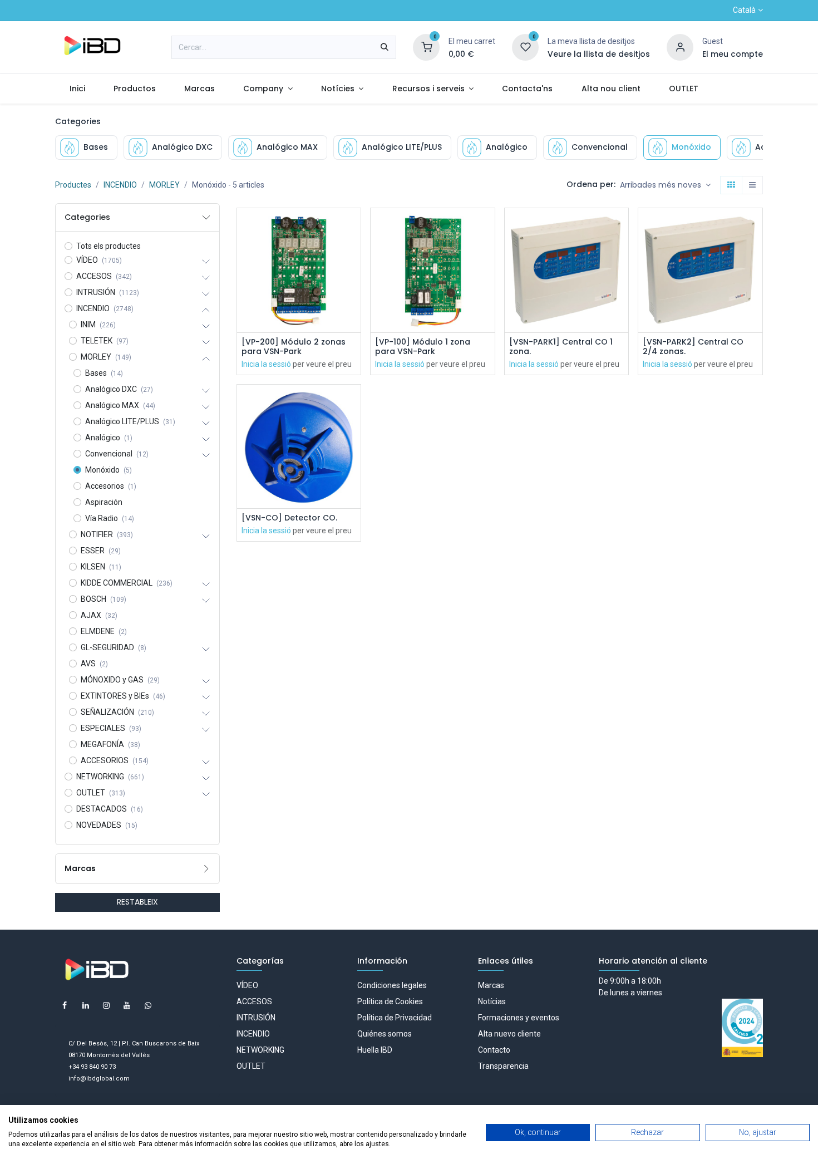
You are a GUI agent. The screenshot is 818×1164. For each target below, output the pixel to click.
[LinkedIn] (85, 1005)
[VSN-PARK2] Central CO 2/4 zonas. (693, 346)
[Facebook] (64, 1005)
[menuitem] (77, 89)
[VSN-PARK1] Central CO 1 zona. (561, 346)
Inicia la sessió (266, 364)
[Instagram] (106, 1005)
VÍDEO (247, 985)
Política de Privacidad (394, 1017)
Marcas (491, 985)
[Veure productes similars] (353, 301)
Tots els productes (108, 246)
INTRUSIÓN (255, 1017)
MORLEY (164, 184)
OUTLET (250, 1066)
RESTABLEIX (137, 901)
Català (744, 10)
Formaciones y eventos (518, 1017)
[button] (665, 185)
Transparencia (503, 1066)
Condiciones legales (392, 985)
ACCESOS (254, 1001)
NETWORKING (260, 1049)
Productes (73, 184)
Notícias (492, 1001)
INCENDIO (120, 184)
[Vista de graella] (731, 185)
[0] (426, 46)
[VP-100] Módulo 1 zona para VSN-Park (422, 346)
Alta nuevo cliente (509, 1033)
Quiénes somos (384, 1033)
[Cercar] (384, 47)
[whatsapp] (148, 1005)
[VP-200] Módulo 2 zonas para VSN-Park (294, 346)
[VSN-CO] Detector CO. (289, 518)
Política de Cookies (390, 1001)
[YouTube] (127, 1005)
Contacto (494, 1049)
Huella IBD (374, 1049)
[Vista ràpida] (353, 226)
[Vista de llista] (752, 185)
